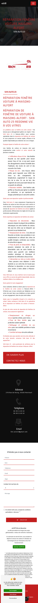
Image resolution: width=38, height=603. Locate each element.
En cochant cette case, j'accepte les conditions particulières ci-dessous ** (18, 511)
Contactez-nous (16, 360)
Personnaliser (13, 598)
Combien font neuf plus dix (11, 484)
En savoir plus (15, 355)
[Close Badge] (28, 597)
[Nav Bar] (33, 3)
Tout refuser (13, 594)
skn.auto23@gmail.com (19, 432)
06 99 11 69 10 (19, 411)
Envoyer (23, 520)
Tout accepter (13, 590)
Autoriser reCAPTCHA (19, 547)
